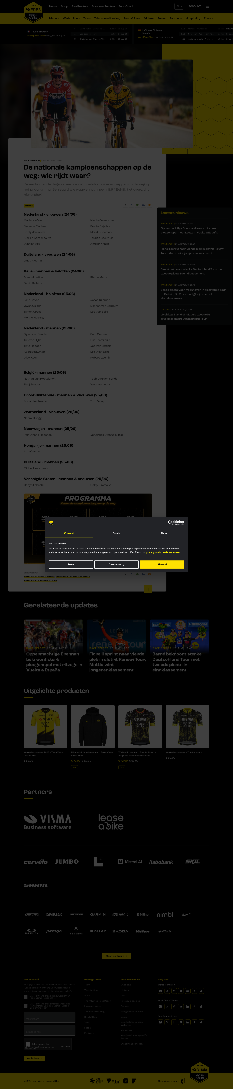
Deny (71, 564)
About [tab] (164, 533)
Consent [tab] (69, 533)
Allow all (162, 564)
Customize (115, 564)
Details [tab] (116, 533)
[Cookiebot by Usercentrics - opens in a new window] (170, 522)
